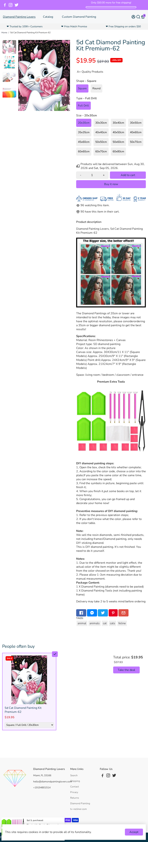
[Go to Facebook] (5, 5)
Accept (133, 832)
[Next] (65, 100)
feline (122, 623)
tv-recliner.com (78, 809)
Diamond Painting (80, 803)
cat (105, 623)
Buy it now (111, 184)
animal (82, 623)
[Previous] (23, 100)
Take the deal (126, 670)
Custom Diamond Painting (79, 17)
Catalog (48, 17)
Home (4, 32)
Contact (74, 786)
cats (112, 623)
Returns (74, 798)
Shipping (75, 781)
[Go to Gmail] (123, 612)
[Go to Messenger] (92, 612)
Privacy (74, 792)
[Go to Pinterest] (113, 612)
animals (95, 623)
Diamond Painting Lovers (19, 17)
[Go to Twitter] (16, 5)
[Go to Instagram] (10, 5)
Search (74, 775)
